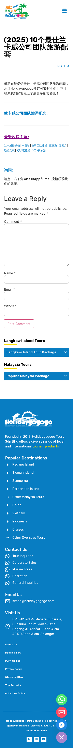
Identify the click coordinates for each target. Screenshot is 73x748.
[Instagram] (36, 739)
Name (10, 273)
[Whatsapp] (61, 699)
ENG (59, 66)
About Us (11, 644)
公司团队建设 (39, 145)
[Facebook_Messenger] (61, 724)
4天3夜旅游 (23, 150)
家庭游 (53, 145)
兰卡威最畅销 (12, 145)
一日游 (26, 145)
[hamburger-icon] (64, 11)
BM (66, 66)
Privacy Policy (13, 669)
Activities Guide (15, 693)
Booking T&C (13, 652)
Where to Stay (14, 677)
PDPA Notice (12, 660)
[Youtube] (43, 739)
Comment (13, 221)
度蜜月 (63, 145)
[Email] (61, 712)
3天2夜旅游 (39, 150)
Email (9, 289)
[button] (36, 352)
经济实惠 (9, 150)
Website (10, 305)
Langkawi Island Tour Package (31, 352)
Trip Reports (13, 685)
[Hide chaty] (61, 737)
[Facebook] (29, 739)
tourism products (45, 446)
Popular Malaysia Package (27, 376)
